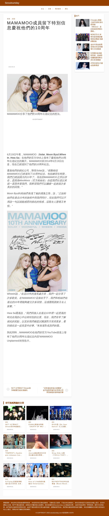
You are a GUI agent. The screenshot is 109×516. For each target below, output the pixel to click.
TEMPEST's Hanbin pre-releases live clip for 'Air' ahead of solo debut (13, 454)
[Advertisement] (37, 46)
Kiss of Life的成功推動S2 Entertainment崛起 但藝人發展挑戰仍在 (37, 483)
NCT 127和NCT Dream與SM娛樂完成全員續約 (13, 426)
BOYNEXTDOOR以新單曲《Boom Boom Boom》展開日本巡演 (60, 483)
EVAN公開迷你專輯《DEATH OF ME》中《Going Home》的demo (37, 426)
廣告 (66, 9)
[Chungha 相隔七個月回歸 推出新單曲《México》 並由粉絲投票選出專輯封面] (82, 23)
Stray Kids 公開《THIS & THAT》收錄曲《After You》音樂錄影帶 (60, 454)
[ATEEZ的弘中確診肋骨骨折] (82, 66)
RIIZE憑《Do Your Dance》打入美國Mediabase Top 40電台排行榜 (60, 426)
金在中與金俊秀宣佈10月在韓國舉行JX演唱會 (96, 47)
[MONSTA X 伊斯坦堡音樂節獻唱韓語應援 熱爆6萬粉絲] (82, 37)
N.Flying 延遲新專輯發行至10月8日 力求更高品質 (14, 483)
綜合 (42, 9)
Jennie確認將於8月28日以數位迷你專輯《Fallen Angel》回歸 (37, 454)
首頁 (8, 18)
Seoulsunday (12, 2)
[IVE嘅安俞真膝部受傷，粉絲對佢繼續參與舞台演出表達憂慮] (82, 56)
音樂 (49, 9)
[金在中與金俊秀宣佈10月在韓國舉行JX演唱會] (82, 47)
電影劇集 (58, 9)
